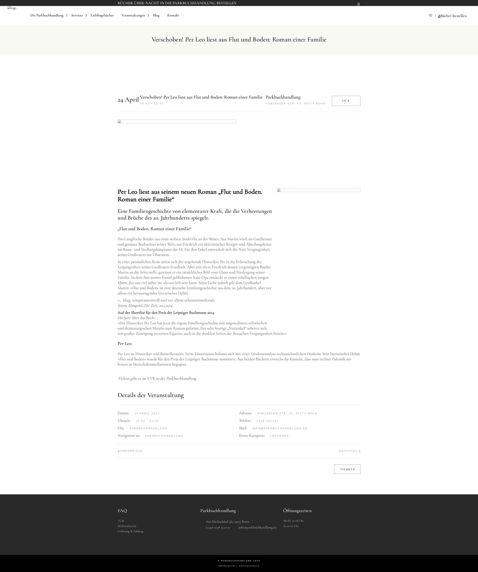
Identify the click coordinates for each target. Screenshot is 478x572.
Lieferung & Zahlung (130, 531)
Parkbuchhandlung (164, 436)
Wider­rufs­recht (127, 526)
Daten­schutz (249, 566)
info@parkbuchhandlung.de (280, 428)
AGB (121, 521)
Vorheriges (131, 451)
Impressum (226, 566)
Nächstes (348, 451)
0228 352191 (268, 421)
